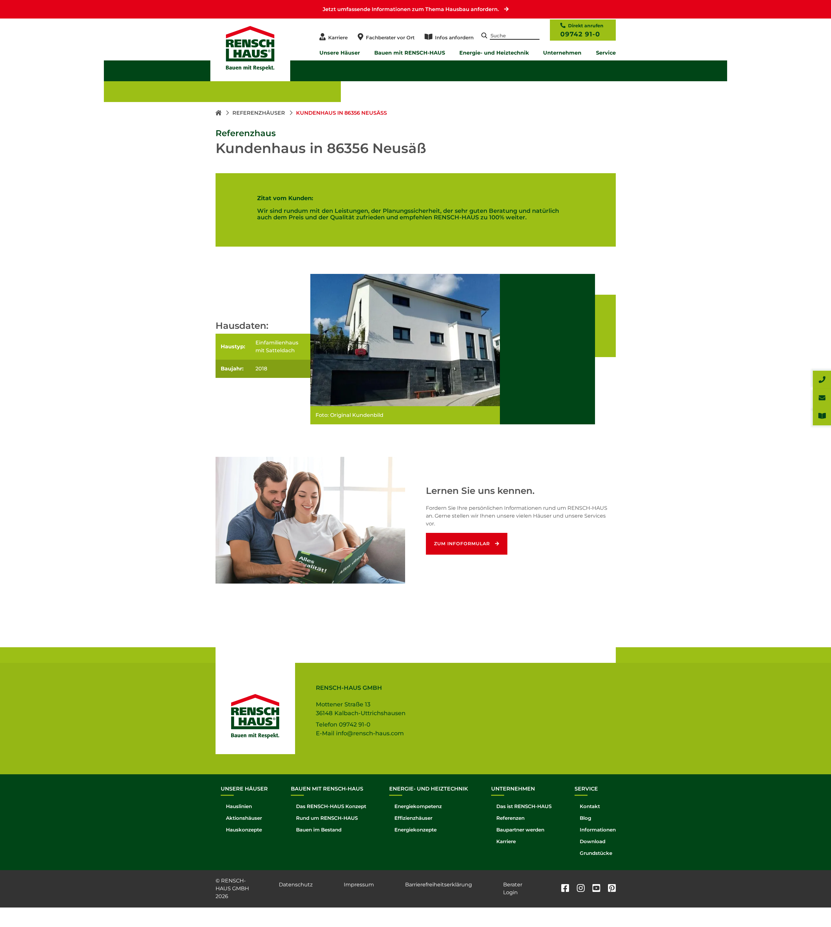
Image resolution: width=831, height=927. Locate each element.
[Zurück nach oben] (811, 907)
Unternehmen (562, 53)
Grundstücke (596, 853)
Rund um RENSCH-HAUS (327, 818)
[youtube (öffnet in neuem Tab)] (596, 889)
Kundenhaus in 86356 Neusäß (341, 113)
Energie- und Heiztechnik (494, 53)
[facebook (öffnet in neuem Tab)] (565, 889)
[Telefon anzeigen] (822, 380)
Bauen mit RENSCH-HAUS (409, 53)
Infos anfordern (454, 37)
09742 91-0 (580, 34)
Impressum (359, 885)
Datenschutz (296, 885)
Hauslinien (239, 806)
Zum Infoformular (462, 544)
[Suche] (484, 36)
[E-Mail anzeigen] (822, 398)
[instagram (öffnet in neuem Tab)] (581, 889)
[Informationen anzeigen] (822, 416)
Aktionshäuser (244, 818)
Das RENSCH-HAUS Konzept (331, 806)
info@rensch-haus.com (370, 733)
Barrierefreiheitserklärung (438, 885)
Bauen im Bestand (318, 830)
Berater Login (512, 888)
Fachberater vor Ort (390, 37)
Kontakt (590, 806)
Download (592, 841)
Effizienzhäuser (413, 818)
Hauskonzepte (244, 830)
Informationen (598, 830)
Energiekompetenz (418, 806)
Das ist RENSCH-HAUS (524, 806)
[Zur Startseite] (219, 113)
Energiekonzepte (415, 830)
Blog (585, 818)
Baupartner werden (520, 830)
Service (606, 53)
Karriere (338, 37)
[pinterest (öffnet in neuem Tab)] (612, 889)
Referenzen (510, 818)
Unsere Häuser (339, 53)
